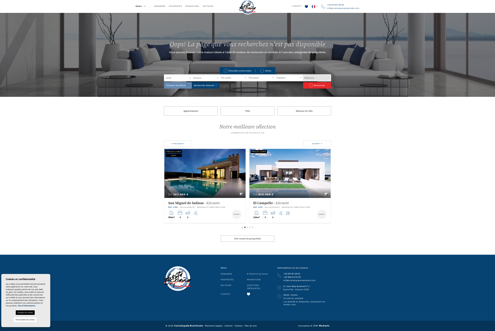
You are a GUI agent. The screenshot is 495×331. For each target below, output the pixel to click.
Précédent (178, 144)
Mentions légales (214, 325)
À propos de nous (257, 274)
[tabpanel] (205, 186)
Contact (297, 6)
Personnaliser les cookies (25, 319)
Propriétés (175, 6)
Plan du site (251, 325)
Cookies (238, 325)
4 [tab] (250, 227)
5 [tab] (252, 227)
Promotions (192, 6)
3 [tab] (247, 227)
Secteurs (208, 6)
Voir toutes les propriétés (247, 238)
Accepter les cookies (25, 312)
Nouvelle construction (240, 70)
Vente (268, 70)
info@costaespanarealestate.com (343, 8)
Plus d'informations (26, 305)
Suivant (316, 144)
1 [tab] (242, 227)
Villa (247, 110)
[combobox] (178, 78)
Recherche (319, 85)
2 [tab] (245, 227)
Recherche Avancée (204, 85)
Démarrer (160, 6)
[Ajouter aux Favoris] (241, 194)
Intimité (229, 325)
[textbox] (179, 77)
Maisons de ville (304, 110)
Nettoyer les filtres (176, 85)
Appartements (190, 110)
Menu (139, 6)
